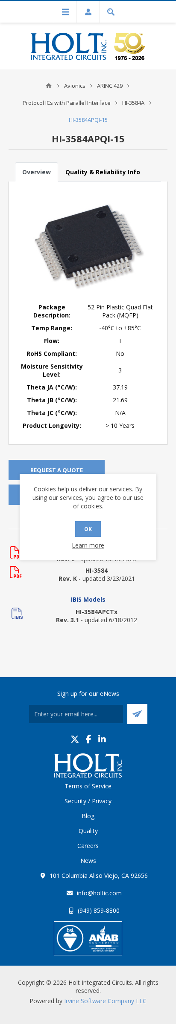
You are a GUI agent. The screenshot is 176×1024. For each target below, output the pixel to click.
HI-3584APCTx (96, 612)
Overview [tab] (36, 172)
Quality (88, 831)
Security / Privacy (88, 801)
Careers (88, 846)
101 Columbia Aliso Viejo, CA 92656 (99, 875)
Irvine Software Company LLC (105, 1001)
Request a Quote (56, 470)
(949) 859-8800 (99, 910)
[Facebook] (88, 739)
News (88, 861)
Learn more (88, 545)
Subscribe (137, 714)
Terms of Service (88, 786)
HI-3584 (96, 570)
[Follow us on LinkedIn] (102, 739)
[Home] (48, 85)
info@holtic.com (99, 893)
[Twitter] (74, 739)
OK (88, 529)
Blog (88, 816)
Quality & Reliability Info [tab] (102, 172)
